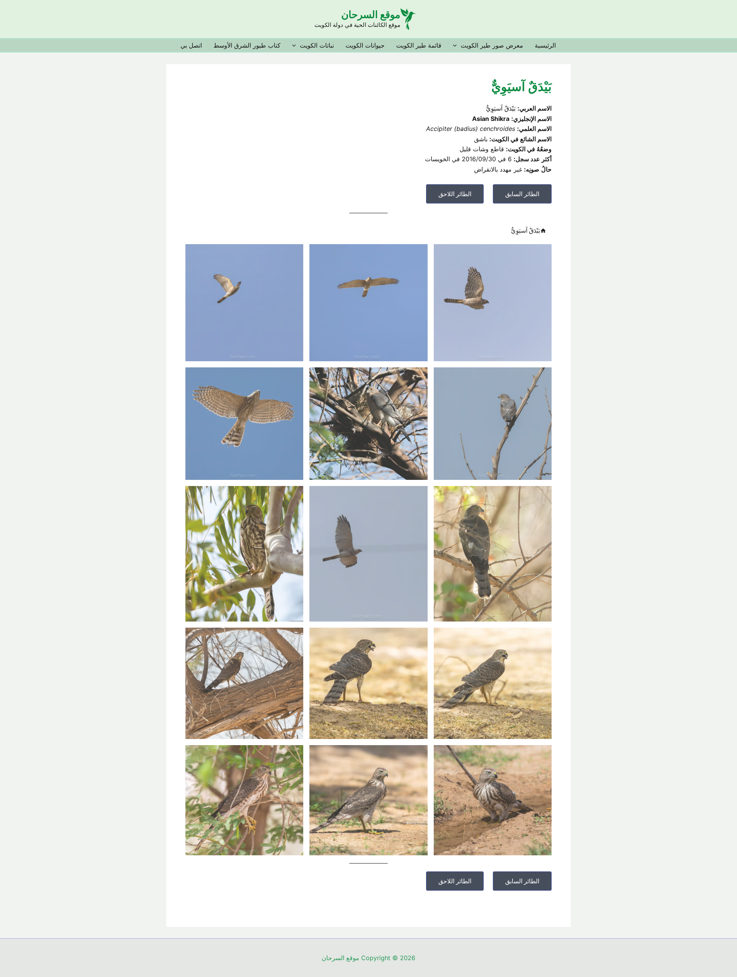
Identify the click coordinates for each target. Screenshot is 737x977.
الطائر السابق (522, 194)
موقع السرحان (370, 14)
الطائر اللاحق (454, 194)
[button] (457, 45)
